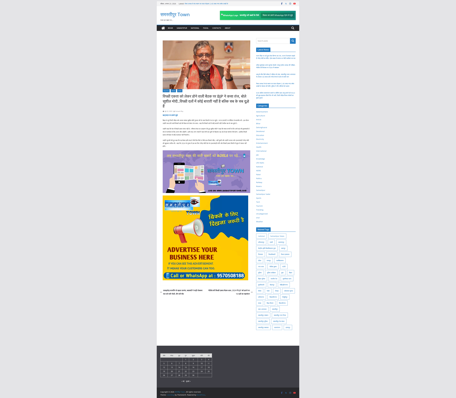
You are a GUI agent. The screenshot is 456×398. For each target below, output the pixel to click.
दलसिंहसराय (280, 260)
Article (258, 119)
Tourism (259, 206)
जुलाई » (188, 381)
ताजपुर (269, 260)
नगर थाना (261, 266)
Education (260, 135)
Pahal (206, 28)
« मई (182, 381)
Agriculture (260, 116)
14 (179, 367)
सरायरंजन (277, 327)
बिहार (290, 272)
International (261, 151)
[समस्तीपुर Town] (163, 28)
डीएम (259, 260)
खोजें (292, 41)
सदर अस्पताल (262, 309)
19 (164, 371)
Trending (259, 210)
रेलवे (268, 291)
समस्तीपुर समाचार (263, 327)
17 (202, 367)
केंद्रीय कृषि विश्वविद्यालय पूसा (267, 248)
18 (209, 367)
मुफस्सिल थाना (287, 279)
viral (258, 218)
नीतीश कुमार (273, 266)
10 (202, 363)
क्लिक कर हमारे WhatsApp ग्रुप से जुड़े (278, 15)
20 (172, 371)
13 (172, 367)
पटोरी (283, 266)
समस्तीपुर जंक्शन (263, 315)
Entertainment (262, 143)
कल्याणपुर (281, 242)
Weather (259, 221)
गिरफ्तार (260, 254)
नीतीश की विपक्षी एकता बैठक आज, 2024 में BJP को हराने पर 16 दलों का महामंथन (229, 292)
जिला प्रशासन (285, 254)
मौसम (259, 291)
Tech (258, 202)
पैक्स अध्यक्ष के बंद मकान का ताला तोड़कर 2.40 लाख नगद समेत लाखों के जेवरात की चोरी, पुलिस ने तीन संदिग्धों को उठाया (206, 4)
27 (172, 375)
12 (164, 367)
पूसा (282, 272)
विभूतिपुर (284, 297)
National (195, 28)
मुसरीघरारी (261, 285)
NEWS (179, 91)
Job (257, 155)
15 (186, 367)
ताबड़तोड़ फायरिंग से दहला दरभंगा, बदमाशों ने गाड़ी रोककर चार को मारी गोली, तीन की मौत (182, 292)
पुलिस (259, 272)
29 (186, 375)
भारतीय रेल (274, 279)
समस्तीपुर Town (175, 14)
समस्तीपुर (275, 309)
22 (186, 371)
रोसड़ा (277, 291)
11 (209, 363)
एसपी (271, 242)
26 (164, 375)
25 (209, 371)
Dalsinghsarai (261, 127)
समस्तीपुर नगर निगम (280, 315)
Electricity (260, 139)
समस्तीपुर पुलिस (263, 321)
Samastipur (182, 28)
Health (258, 147)
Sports (258, 198)
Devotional (260, 131)
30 (193, 375)
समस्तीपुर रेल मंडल (278, 321)
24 (202, 371)
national (261, 236)
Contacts (216, 28)
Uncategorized (262, 214)
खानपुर (283, 248)
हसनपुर (288, 327)
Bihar (170, 28)
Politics (166, 91)
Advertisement (262, 112)
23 (193, 371)
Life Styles (260, 163)
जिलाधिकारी (271, 254)
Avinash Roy (179, 111)
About (227, 28)
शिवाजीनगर (282, 303)
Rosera (259, 186)
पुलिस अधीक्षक (271, 272)
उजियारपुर (261, 242)
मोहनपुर (272, 285)
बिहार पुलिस (261, 279)
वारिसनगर (261, 297)
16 (193, 367)
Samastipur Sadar (263, 194)
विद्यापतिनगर (273, 297)
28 (179, 375)
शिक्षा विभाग (270, 303)
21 (179, 371)
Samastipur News (277, 236)
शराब (259, 303)
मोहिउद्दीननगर (284, 285)
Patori (258, 174)
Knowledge (260, 159)
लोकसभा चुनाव (288, 291)
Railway (259, 182)
